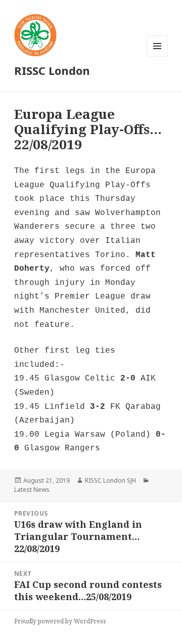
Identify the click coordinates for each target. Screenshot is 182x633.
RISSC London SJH (110, 480)
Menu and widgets (157, 56)
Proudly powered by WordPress (60, 621)
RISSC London (52, 70)
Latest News (32, 489)
